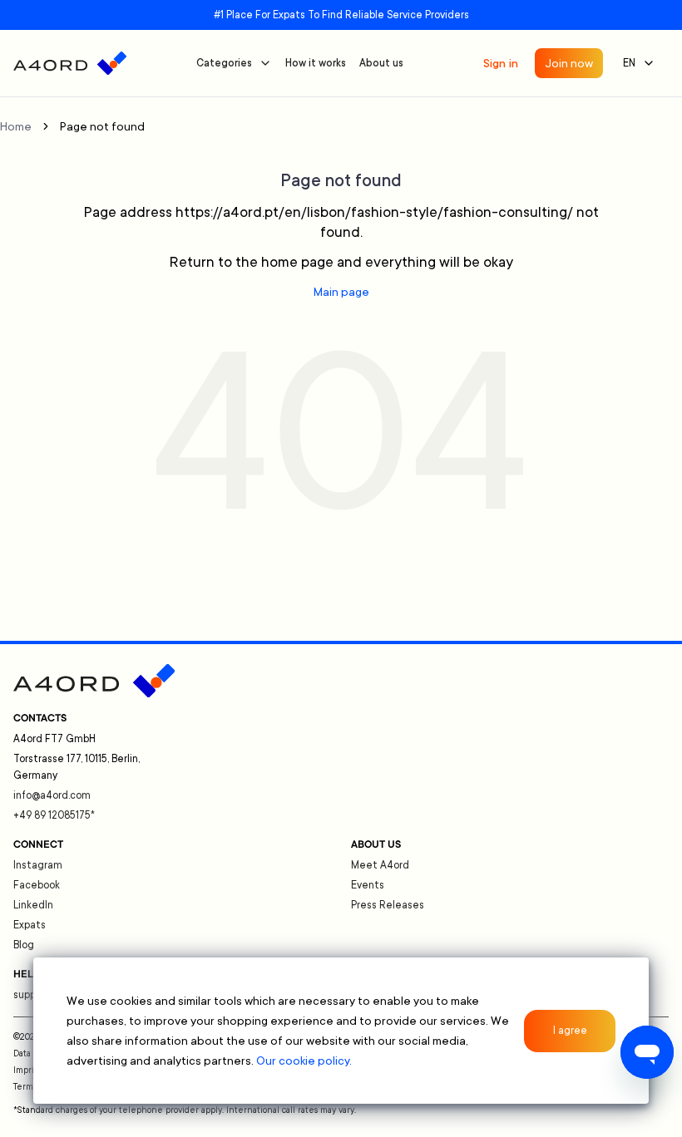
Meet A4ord (380, 865)
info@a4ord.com (52, 795)
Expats (29, 925)
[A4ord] (69, 63)
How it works (315, 63)
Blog (23, 945)
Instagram (37, 865)
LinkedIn (33, 905)
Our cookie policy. (304, 1060)
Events (367, 885)
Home (16, 126)
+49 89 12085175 (54, 815)
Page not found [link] (102, 126)
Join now (569, 63)
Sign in (500, 63)
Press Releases (387, 905)
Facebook (36, 885)
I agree (570, 1030)
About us (381, 63)
